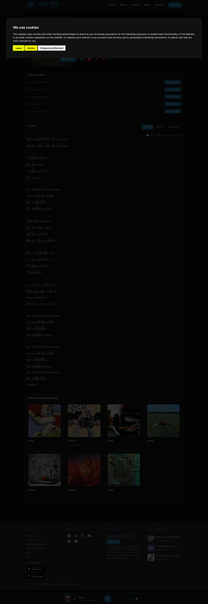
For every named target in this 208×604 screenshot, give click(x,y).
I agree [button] (18, 48)
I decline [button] (31, 48)
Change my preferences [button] (51, 48)
